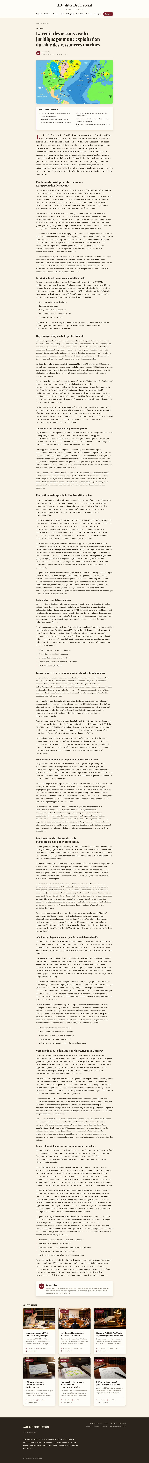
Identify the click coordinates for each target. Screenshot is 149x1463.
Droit (62, 14)
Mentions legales (115, 1426)
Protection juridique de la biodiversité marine (56, 122)
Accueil (39, 14)
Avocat (55, 14)
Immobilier (80, 14)
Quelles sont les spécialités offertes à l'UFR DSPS (72, 1334)
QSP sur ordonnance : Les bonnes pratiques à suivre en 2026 (35, 1384)
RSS (124, 1426)
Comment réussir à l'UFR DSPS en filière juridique (37, 1334)
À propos (97, 14)
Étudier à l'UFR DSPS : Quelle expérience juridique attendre (109, 1334)
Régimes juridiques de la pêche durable (54, 119)
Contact (108, 14)
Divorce (89, 14)
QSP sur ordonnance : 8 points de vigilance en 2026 (108, 1383)
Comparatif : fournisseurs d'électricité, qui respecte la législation (72, 1384)
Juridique (47, 14)
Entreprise (70, 14)
